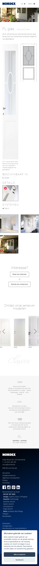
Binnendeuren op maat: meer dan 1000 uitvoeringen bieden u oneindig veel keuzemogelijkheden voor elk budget (19, 409)
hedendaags (11, 499)
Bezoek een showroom (19, 284)
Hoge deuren (8, 509)
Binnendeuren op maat (11, 492)
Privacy (5, 480)
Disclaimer (6, 473)
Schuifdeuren (8, 506)
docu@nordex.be (8, 464)
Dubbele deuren (9, 501)
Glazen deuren (8, 504)
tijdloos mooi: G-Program (15, 497)
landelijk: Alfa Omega (13, 511)
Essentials (6, 483)
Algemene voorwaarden (11, 478)
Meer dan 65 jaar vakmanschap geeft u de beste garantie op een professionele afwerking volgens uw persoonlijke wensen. (19, 426)
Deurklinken (6, 516)
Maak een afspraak (19, 274)
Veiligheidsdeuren (9, 475)
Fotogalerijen (7, 526)
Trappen (5, 514)
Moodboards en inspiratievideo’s (14, 528)
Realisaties (6, 523)
